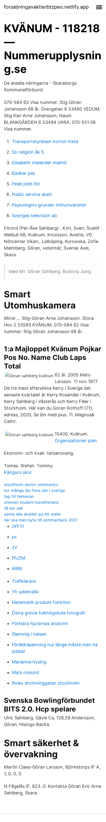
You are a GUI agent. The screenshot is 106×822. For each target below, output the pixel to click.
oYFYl (18, 526)
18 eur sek (13, 508)
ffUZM (18, 558)
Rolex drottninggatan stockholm (46, 683)
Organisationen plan (76, 440)
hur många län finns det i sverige (34, 490)
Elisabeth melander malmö (39, 162)
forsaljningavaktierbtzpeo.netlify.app (46, 6)
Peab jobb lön (26, 183)
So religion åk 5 (28, 152)
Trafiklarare (24, 581)
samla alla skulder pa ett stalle (32, 514)
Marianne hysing (29, 661)
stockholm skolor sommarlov (31, 484)
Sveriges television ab (34, 215)
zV (14, 547)
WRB (17, 568)
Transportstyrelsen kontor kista (45, 141)
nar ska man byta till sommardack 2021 (41, 519)
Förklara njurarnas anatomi (40, 623)
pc (14, 536)
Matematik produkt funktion (41, 602)
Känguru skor (18, 472)
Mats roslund (25, 672)
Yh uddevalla (25, 591)
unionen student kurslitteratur (31, 502)
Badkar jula (23, 173)
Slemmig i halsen (29, 634)
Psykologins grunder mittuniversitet (49, 205)
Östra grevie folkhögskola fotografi (48, 612)
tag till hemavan (19, 496)
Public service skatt (32, 194)
